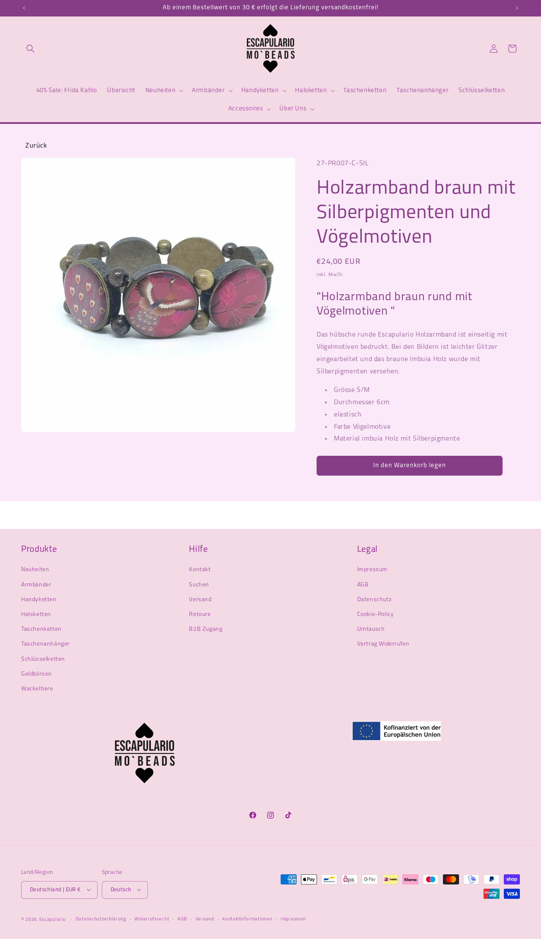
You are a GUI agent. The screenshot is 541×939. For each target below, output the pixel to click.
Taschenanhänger (45, 644)
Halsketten (36, 614)
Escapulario (52, 919)
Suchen (199, 584)
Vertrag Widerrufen (383, 644)
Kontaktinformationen (247, 919)
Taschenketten (41, 629)
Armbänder (36, 584)
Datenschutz (374, 599)
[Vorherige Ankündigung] (24, 8)
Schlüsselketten (43, 659)
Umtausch (371, 629)
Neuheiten (35, 570)
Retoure (199, 614)
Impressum (372, 570)
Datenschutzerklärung (101, 919)
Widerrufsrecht (151, 919)
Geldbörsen (36, 674)
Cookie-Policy (375, 614)
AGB (363, 584)
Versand (200, 599)
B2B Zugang (205, 629)
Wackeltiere (37, 688)
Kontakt (199, 570)
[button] (30, 48)
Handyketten (39, 599)
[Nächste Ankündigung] (517, 8)
